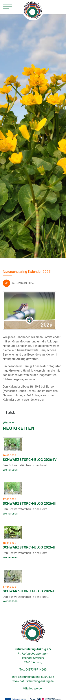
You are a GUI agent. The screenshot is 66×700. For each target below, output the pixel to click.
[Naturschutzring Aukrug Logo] (33, 630)
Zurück (10, 412)
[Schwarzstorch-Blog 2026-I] (13, 576)
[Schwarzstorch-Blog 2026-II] (13, 532)
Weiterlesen (10, 469)
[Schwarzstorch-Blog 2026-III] (13, 488)
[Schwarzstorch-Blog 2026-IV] (13, 444)
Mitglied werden (33, 688)
